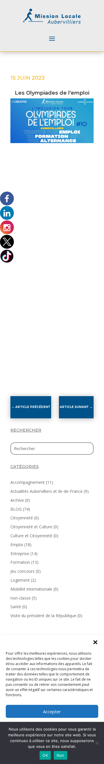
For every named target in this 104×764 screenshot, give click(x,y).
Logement (20, 580)
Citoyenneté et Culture (31, 526)
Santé (15, 606)
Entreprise (19, 553)
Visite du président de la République (43, 615)
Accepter (52, 711)
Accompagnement (27, 482)
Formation (20, 562)
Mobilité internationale (31, 589)
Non (60, 755)
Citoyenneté (21, 517)
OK (45, 755)
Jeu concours (22, 571)
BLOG (16, 509)
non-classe (20, 598)
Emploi (16, 544)
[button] (95, 642)
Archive (17, 500)
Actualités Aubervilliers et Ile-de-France (46, 491)
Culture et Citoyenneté (31, 535)
